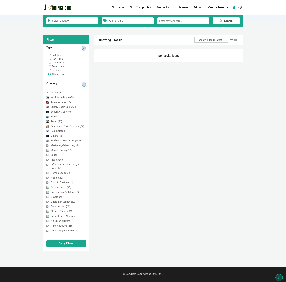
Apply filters (66, 243)
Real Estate (59, 130)
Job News (182, 7)
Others (57, 135)
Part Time (57, 58)
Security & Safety (62, 111)
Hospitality (59, 177)
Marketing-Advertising (65, 145)
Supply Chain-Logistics (65, 106)
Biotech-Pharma (61, 211)
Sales (56, 116)
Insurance (58, 159)
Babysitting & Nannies (65, 216)
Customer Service (63, 201)
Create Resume (218, 7)
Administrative (61, 225)
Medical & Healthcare (66, 140)
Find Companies (140, 7)
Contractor (58, 62)
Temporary (58, 66)
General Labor (61, 187)
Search (228, 20)
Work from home (62, 97)
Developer (58, 196)
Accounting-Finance (64, 230)
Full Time (57, 55)
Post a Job (163, 7)
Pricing (198, 7)
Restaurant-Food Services (67, 126)
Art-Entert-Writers (62, 220)
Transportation (61, 102)
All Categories (54, 92)
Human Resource (62, 172)
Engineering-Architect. (65, 192)
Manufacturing (61, 150)
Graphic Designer (62, 182)
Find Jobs (118, 7)
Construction (60, 206)
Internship (57, 70)
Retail (56, 121)
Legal (55, 155)
